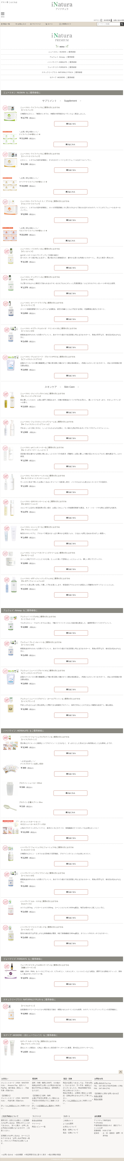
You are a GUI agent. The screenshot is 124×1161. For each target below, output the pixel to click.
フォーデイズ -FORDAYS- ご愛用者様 (62, 67)
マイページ (36, 24)
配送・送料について (70, 1130)
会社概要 (97, 1116)
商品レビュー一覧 (39, 1127)
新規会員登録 (37, 1121)
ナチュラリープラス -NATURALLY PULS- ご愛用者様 (62, 72)
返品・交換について (70, 1133)
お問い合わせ (8, 1155)
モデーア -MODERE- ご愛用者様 (62, 77)
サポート (66, 1116)
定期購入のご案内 (45, 1106)
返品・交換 (67, 1079)
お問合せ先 (98, 1079)
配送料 (35, 1079)
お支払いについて (70, 1127)
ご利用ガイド (66, 24)
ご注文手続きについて (9, 1116)
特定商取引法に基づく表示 (36, 1155)
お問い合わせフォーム (102, 1083)
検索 (122, 24)
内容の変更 (98, 1096)
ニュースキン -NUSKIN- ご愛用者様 (62, 52)
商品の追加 (98, 1099)
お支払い (4, 1079)
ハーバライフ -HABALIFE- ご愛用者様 (62, 62)
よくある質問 (68, 1124)
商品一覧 (6, 24)
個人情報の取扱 (55, 1155)
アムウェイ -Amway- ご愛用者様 (62, 57)
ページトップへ (121, 1072)
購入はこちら (71, 124)
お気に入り (22, 24)
